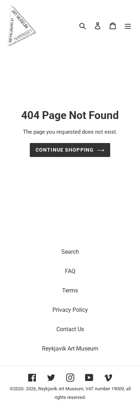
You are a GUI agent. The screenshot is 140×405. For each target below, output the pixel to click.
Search (70, 251)
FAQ (70, 271)
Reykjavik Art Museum (60, 388)
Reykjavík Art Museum (70, 348)
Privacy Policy (70, 309)
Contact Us (70, 329)
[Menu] (127, 25)
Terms (70, 290)
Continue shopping (65, 150)
